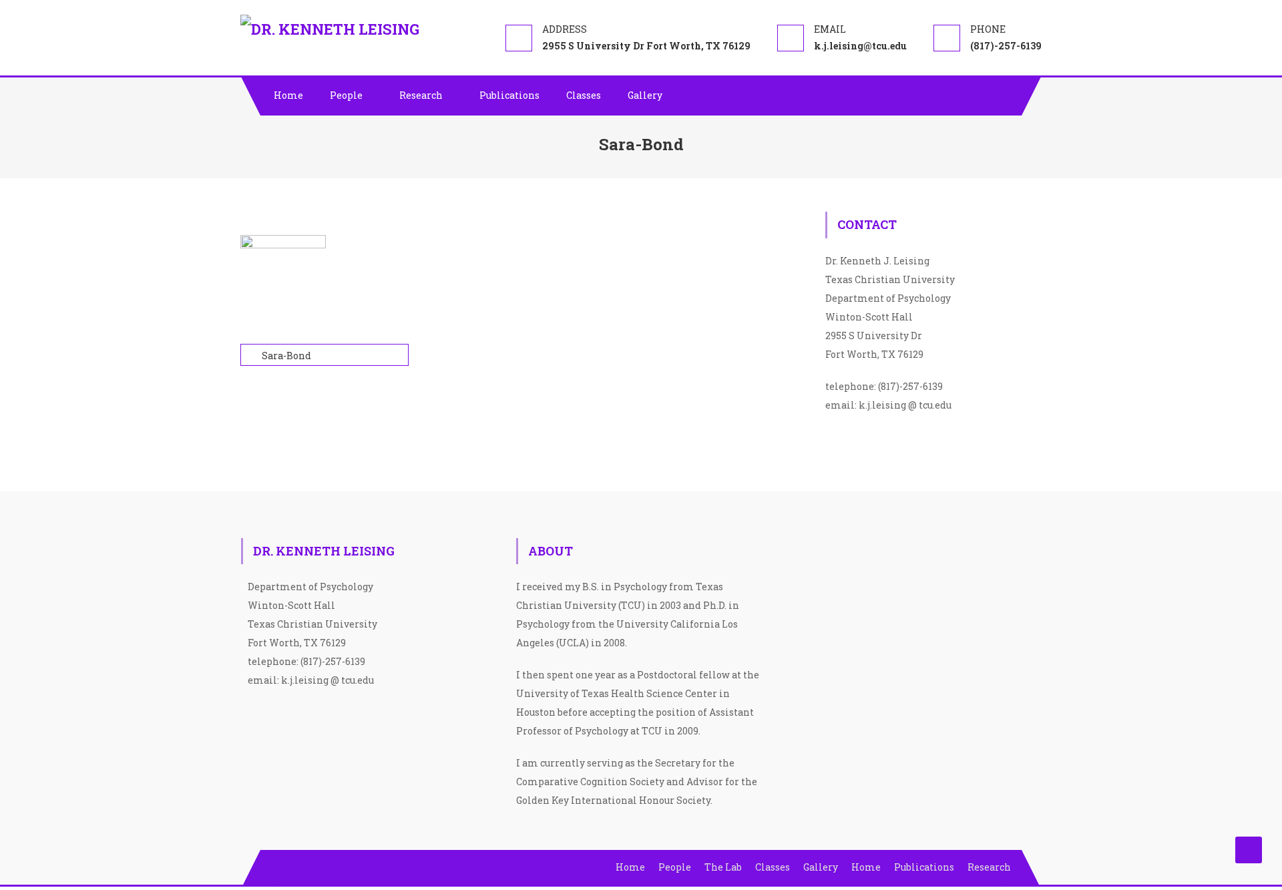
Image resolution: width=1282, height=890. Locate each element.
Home (288, 95)
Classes (583, 95)
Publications (509, 95)
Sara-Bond (286, 355)
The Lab (723, 867)
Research (421, 95)
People (346, 95)
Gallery (645, 95)
